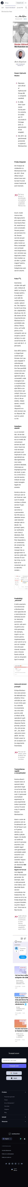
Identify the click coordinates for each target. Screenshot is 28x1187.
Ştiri (3, 7)
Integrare (6, 1109)
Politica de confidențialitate (8, 1154)
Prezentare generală (9, 1096)
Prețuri (6, 1099)
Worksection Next (7, 11)
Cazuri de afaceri (10, 7)
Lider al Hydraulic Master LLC (20, 64)
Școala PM (20, 7)
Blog (16, 16)
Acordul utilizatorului (6, 1150)
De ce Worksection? (9, 1103)
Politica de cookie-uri (6, 1157)
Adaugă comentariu (18, 943)
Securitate (6, 1106)
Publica (23, 957)
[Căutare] (26, 7)
